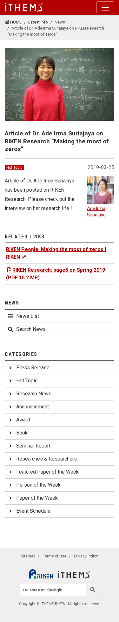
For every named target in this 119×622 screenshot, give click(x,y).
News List (27, 316)
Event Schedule (33, 511)
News (60, 22)
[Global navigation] (24, 7)
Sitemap (28, 556)
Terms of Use (54, 556)
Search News (31, 329)
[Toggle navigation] (105, 7)
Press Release (33, 368)
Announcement (32, 407)
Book (22, 433)
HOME (15, 22)
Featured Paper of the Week (47, 472)
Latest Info (38, 22)
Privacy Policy (86, 556)
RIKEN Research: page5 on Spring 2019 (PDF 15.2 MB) (55, 274)
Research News (33, 394)
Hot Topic (14, 167)
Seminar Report (33, 446)
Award (23, 420)
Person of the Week (38, 485)
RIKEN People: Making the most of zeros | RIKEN (56, 253)
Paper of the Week (37, 498)
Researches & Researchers (46, 459)
